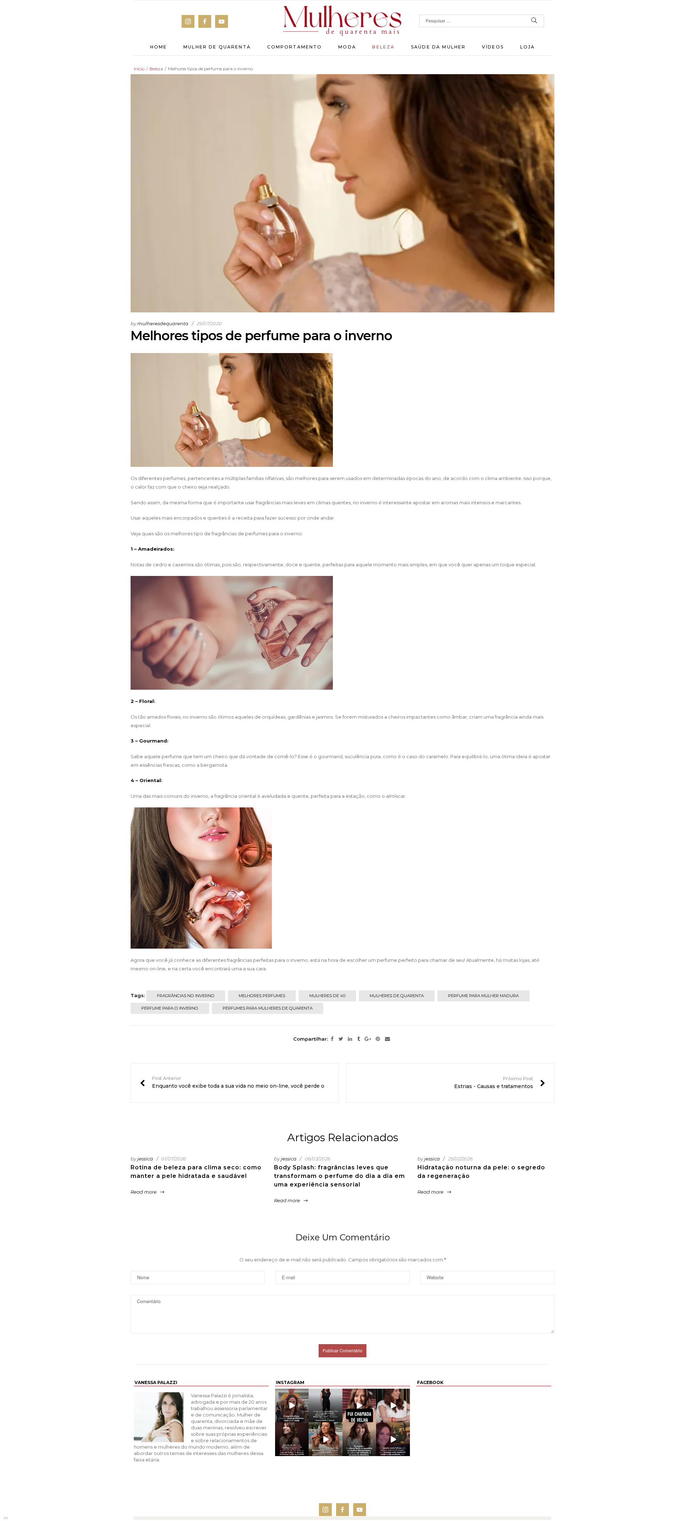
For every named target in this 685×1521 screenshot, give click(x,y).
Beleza (383, 47)
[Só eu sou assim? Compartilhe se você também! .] (292, 1439)
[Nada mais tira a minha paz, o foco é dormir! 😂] (325, 1405)
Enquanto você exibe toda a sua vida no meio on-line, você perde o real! (234, 1082)
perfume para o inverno (169, 1008)
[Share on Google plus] (368, 1039)
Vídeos (493, 47)
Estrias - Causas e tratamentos (500, 1082)
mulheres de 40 (327, 995)
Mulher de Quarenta (217, 47)
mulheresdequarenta (162, 323)
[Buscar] (534, 21)
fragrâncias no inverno (185, 995)
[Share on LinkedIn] (350, 1039)
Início (139, 68)
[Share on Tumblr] (358, 1039)
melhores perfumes (262, 995)
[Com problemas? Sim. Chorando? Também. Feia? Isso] (292, 1405)
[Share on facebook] (332, 1039)
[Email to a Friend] (387, 1039)
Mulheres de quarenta (397, 995)
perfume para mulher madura (483, 995)
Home (158, 47)
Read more (144, 1192)
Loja (527, 47)
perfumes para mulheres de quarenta (268, 1008)
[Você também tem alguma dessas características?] (359, 1439)
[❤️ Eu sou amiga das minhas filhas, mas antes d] (393, 1405)
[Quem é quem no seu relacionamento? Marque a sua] (393, 1439)
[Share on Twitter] (341, 1039)
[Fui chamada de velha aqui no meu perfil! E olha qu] (359, 1405)
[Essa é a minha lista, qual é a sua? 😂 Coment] (325, 1439)
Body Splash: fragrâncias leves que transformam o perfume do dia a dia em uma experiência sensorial (339, 1176)
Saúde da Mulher (438, 47)
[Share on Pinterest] (378, 1039)
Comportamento (294, 47)
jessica (145, 1159)
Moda (347, 47)
